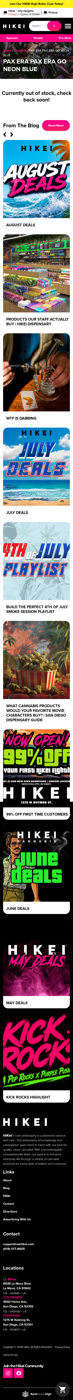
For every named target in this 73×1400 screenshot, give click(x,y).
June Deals (17, 908)
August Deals (20, 225)
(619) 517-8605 (14, 1249)
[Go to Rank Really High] (36, 1394)
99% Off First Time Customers (37, 814)
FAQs (7, 1196)
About (7, 1180)
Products (20, 50)
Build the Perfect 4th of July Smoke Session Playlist (37, 609)
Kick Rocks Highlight (28, 1097)
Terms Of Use (10, 1355)
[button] (31, 12)
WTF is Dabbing (21, 418)
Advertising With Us (17, 1219)
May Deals (17, 1003)
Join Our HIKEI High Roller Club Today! (36, 4)
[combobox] (38, 26)
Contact (8, 1203)
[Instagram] (8, 1373)
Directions (10, 1211)
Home (7, 50)
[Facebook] (19, 1373)
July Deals (17, 512)
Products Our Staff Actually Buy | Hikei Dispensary (37, 321)
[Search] (54, 26)
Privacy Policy (62, 1347)
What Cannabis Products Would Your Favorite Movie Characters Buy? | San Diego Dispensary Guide (36, 713)
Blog (6, 1188)
